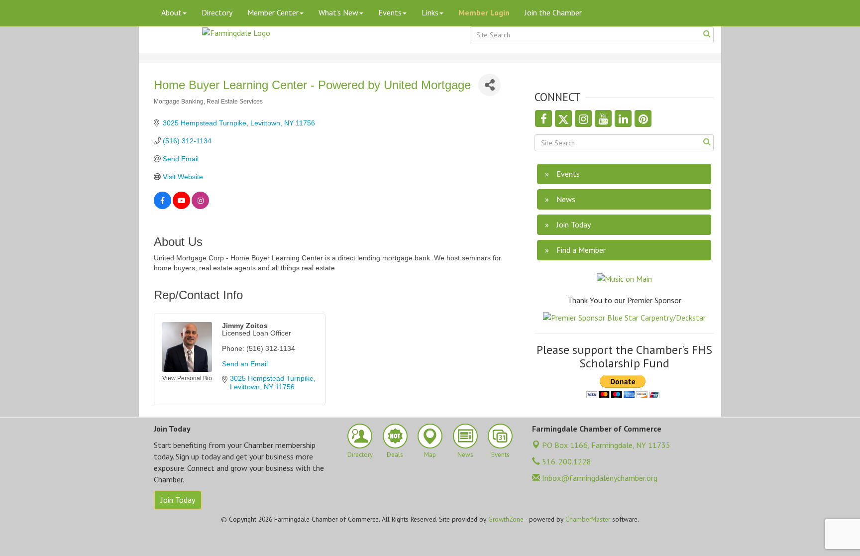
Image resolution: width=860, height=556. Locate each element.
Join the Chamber (553, 12)
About (171, 12)
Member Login (484, 12)
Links (430, 12)
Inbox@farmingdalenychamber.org (598, 478)
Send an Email (245, 364)
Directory (217, 12)
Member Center (273, 12)
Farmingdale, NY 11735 (606, 445)
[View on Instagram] (200, 207)
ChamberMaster (587, 519)
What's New (338, 12)
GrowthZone (506, 519)
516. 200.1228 (565, 461)
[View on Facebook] (162, 207)
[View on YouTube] (181, 207)
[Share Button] (489, 85)
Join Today (178, 500)
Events (390, 12)
